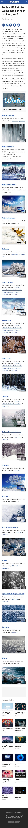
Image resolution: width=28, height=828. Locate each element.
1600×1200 (18, 290)
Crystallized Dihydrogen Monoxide (13, 594)
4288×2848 (5, 568)
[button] (3, 25)
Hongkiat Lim (6, 18)
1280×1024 (14, 294)
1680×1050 (17, 292)
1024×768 (17, 287)
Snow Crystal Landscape (10, 527)
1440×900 (11, 292)
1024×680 (15, 566)
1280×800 (5, 292)
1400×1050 (11, 290)
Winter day (5, 249)
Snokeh (4, 560)
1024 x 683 (15, 254)
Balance (4, 658)
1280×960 (5, 290)
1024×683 (15, 632)
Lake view (5, 396)
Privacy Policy (19, 817)
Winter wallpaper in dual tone (11, 432)
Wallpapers (13, 18)
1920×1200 (22, 121)
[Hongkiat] (14, 2)
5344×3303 (5, 601)
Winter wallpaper (7, 282)
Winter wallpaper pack (9, 185)
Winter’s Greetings (8, 116)
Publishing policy (13, 817)
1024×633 (15, 599)
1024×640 (15, 121)
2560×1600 (5, 535)
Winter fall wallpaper (8, 218)
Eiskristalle (5, 627)
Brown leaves (6, 320)
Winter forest (6, 358)
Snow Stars (5, 496)
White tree (5, 465)
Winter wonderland (8, 147)
